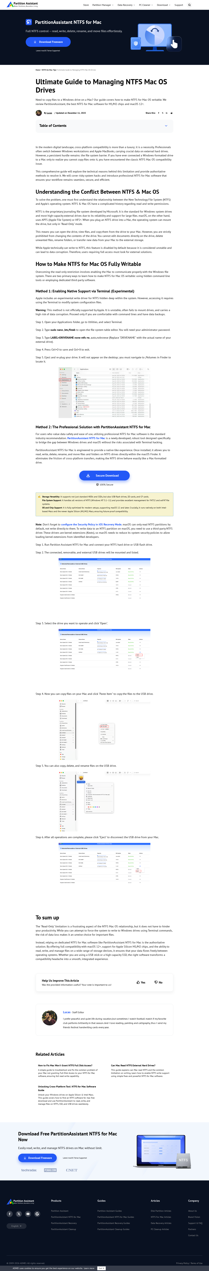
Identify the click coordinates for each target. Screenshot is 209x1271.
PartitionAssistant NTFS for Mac (86, 438)
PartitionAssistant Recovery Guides (113, 1223)
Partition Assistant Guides (109, 1210)
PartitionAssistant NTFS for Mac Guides (115, 1217)
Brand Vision (194, 1217)
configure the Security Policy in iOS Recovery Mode (91, 524)
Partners (192, 1229)
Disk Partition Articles (161, 1210)
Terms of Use (196, 1263)
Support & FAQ (195, 1223)
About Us (192, 1210)
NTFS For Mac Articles (161, 1217)
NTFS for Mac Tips (49, 70)
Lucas (49, 113)
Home (38, 70)
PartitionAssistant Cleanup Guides (113, 1229)
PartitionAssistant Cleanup (63, 1229)
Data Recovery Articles (161, 1223)
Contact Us (193, 1235)
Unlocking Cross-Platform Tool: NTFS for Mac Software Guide (67, 1088)
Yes (143, 982)
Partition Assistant (59, 1210)
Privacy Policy (182, 1263)
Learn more (89, 1268)
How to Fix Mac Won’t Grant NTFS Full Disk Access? (65, 1065)
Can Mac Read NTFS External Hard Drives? (133, 1065)
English (15, 1226)
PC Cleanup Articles (160, 1229)
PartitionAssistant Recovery (64, 1223)
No (160, 982)
